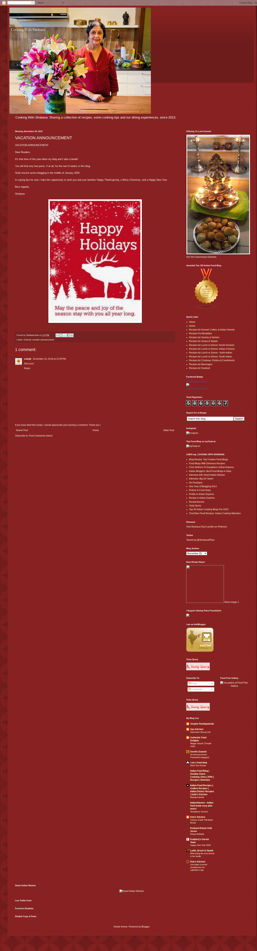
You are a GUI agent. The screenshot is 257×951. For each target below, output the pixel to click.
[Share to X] (64, 335)
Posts (194, 683)
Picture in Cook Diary (200, 490)
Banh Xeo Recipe (198, 765)
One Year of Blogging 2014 (203, 486)
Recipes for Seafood (199, 368)
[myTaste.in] (193, 446)
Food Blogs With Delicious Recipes (207, 463)
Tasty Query (195, 505)
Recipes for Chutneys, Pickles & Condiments (212, 360)
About (192, 322)
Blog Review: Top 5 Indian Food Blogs (208, 459)
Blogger (145, 926)
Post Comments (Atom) (40, 435)
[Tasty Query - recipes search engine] (198, 669)
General (27, 340)
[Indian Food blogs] (206, 308)
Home (96, 430)
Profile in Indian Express (201, 494)
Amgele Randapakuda (202, 723)
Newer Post (22, 430)
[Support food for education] (187, 616)
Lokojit (28, 359)
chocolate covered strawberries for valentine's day (198, 867)
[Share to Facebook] (68, 335)
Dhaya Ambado (197, 834)
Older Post (168, 430)
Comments (196, 689)
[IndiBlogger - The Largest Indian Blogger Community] (200, 651)
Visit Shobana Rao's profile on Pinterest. (206, 526)
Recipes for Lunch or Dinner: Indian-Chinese (212, 349)
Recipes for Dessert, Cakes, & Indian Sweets (212, 329)
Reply (27, 368)
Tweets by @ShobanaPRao (200, 540)
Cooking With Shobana (196, 381)
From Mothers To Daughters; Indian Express (211, 467)
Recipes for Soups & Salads (203, 341)
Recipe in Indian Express (202, 498)
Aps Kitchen (196, 729)
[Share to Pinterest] (72, 335)
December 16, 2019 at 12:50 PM (49, 359)
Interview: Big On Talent (201, 478)
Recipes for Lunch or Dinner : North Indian (210, 352)
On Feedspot (195, 482)
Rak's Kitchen (197, 861)
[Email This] (57, 335)
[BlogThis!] (61, 335)
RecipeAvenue (196, 502)
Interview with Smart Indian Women (207, 475)
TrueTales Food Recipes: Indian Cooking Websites (215, 513)
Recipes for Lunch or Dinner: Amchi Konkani (211, 345)
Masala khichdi (197, 797)
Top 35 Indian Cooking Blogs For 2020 (208, 509)
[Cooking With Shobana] (187, 385)
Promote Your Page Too (197, 389)
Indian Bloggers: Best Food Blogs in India (210, 471)
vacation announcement (43, 340)
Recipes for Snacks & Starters (204, 337)
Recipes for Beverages (200, 364)
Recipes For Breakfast (200, 333)
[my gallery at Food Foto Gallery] (234, 686)
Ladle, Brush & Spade (201, 850)
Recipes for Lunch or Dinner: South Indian (210, 356)
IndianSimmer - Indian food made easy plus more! (201, 805)
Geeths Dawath (198, 751)
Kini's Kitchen (197, 817)
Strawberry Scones (199, 811)
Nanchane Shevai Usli (200, 732)
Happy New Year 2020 (200, 845)
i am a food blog (198, 762)
